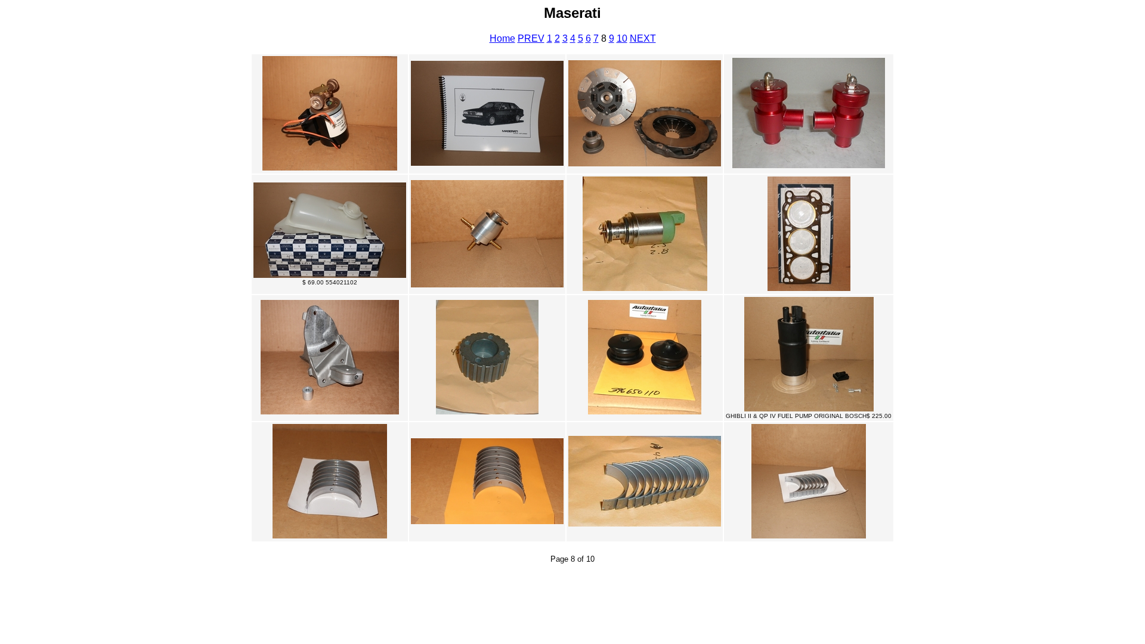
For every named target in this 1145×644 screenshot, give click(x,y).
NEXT (643, 38)
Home (502, 38)
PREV (531, 38)
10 (622, 38)
